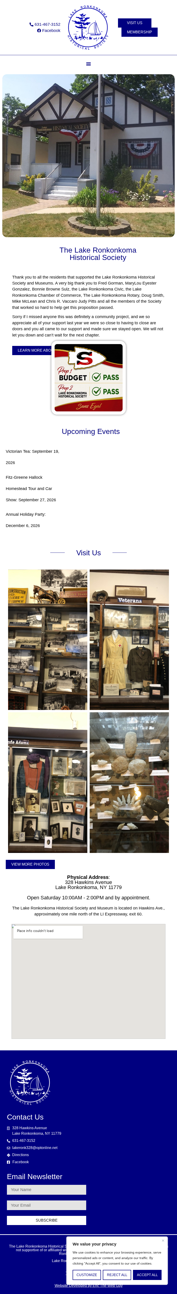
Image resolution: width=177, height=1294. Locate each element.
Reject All (117, 1275)
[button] (88, 63)
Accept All (147, 1275)
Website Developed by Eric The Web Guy (89, 1286)
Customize (87, 1275)
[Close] (163, 1240)
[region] (117, 1261)
